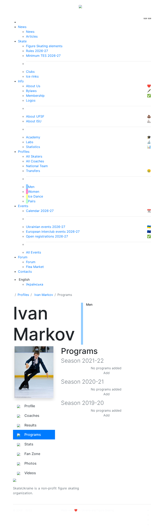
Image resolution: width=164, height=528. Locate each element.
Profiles (23, 152)
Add (106, 373)
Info (21, 81)
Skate (22, 41)
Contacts (25, 271)
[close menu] (149, 14)
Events (23, 206)
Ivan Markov (43, 295)
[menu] (146, 14)
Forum (22, 257)
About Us (128, 486)
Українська (34, 284)
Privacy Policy (131, 491)
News (22, 27)
